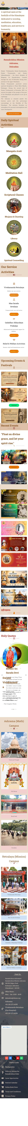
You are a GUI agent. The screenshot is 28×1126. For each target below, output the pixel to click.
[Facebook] (10, 1058)
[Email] (6, 1058)
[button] (2, 503)
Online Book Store (11, 1087)
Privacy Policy (10, 1096)
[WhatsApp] (21, 1058)
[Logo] (3, 3)
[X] (14, 1058)
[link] (14, 372)
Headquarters (10, 1067)
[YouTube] (17, 1058)
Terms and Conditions (13, 1092)
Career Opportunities (11, 1078)
